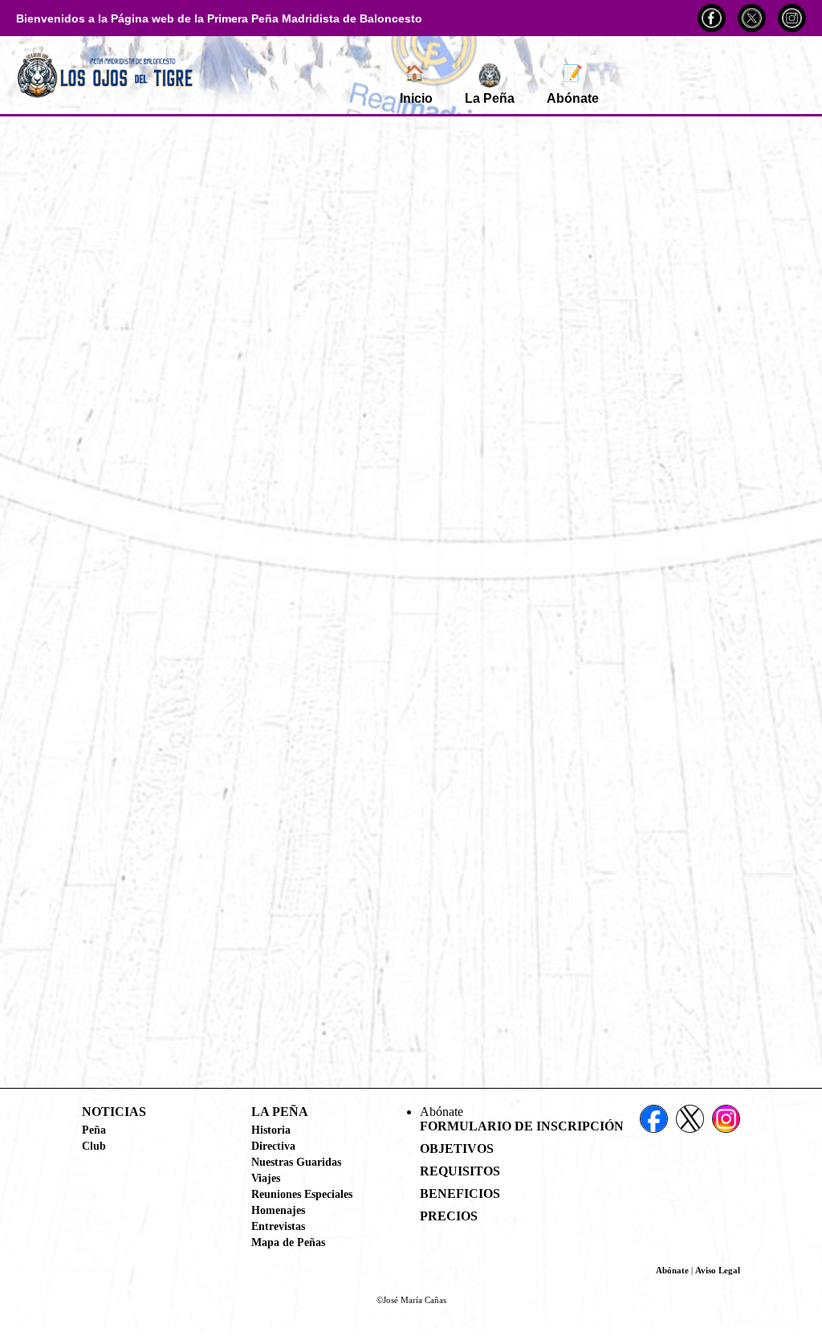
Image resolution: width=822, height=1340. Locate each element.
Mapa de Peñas (288, 1242)
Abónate (573, 84)
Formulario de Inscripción (522, 1126)
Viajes (265, 1177)
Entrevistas (278, 1226)
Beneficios (460, 1193)
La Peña (490, 98)
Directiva (273, 1145)
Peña (94, 1129)
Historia (271, 1129)
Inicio (416, 84)
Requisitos (460, 1171)
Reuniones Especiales (301, 1193)
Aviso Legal (717, 1270)
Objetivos (457, 1148)
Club (94, 1145)
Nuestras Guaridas (296, 1161)
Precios (449, 1216)
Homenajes (278, 1210)
